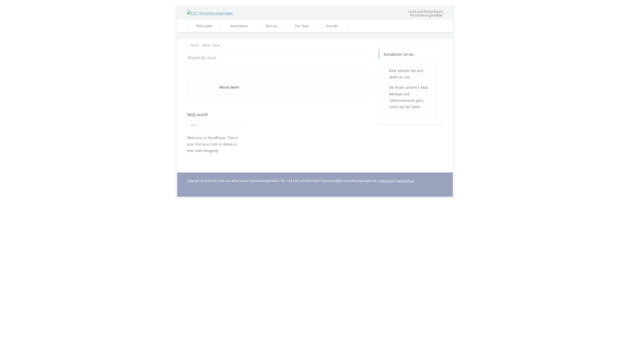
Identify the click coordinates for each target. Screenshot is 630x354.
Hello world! (197, 114)
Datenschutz (405, 181)
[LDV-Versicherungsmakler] (210, 13)
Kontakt (332, 25)
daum (194, 125)
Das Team (302, 25)
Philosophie (204, 25)
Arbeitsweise (239, 25)
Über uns (272, 25)
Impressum (386, 181)
